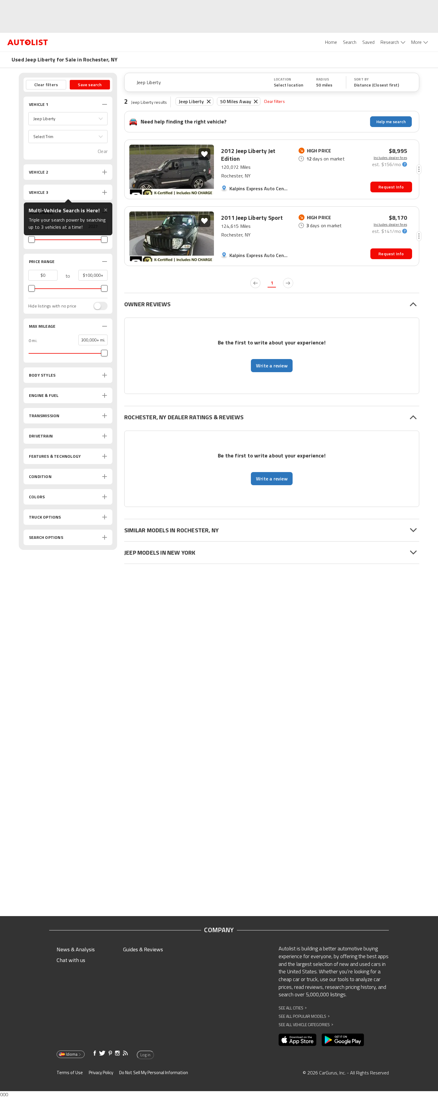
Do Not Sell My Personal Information (153, 1072)
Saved (368, 42)
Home (331, 42)
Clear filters (274, 101)
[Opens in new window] (297, 1040)
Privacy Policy (101, 1072)
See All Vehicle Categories (306, 1024)
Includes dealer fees (390, 157)
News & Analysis (76, 949)
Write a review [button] (272, 365)
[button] (68, 118)
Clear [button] (103, 151)
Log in (145, 1055)
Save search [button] (90, 84)
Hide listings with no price (52, 306)
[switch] (97, 306)
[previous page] (255, 283)
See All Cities (293, 1008)
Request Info (391, 187)
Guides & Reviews (143, 949)
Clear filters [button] (46, 84)
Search (349, 42)
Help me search (391, 121)
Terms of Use (70, 1072)
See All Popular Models (304, 1016)
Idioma (71, 1054)
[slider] (31, 239)
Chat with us (71, 960)
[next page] (288, 283)
